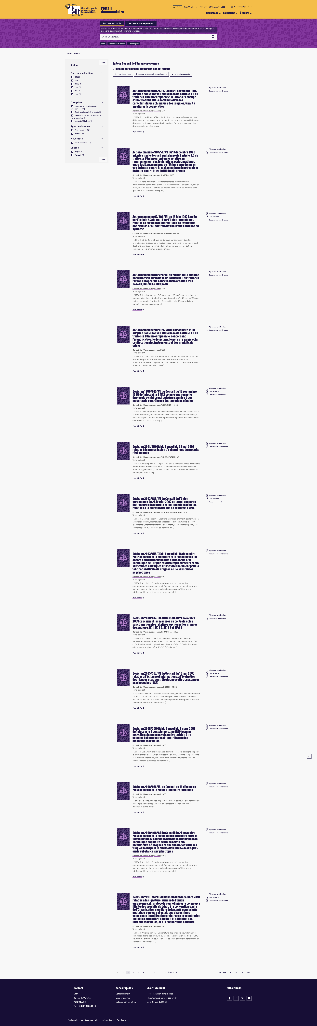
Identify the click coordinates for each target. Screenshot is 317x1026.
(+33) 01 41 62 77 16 (87, 1006)
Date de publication (82, 73)
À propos (244, 13)
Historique (202, 7)
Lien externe (214, 217)
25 (231, 972)
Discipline (76, 102)
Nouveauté (77, 138)
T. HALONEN (166, 405)
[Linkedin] (236, 998)
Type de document (81, 126)
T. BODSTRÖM (167, 457)
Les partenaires (123, 998)
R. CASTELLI (166, 632)
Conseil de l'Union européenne (146, 111)
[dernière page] (165, 972)
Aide (103, 44)
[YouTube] (249, 998)
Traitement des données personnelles (83, 1020)
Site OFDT (188, 7)
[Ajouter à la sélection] (207, 87)
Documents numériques (218, 91)
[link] (118, 972)
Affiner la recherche (182, 74)
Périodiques (134, 44)
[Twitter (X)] (242, 998)
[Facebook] (229, 998)
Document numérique (217, 395)
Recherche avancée (117, 44)
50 (236, 972)
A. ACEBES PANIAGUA (171, 512)
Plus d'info (137, 132)
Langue (75, 147)
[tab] (112, 23)
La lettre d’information (126, 1002)
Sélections (229, 13)
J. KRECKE (166, 687)
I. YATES (165, 175)
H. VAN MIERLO (168, 233)
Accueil (68, 54)
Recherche (212, 13)
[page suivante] (160, 972)
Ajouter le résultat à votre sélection (152, 74)
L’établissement (123, 993)
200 (248, 972)
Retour (76, 54)
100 (241, 972)
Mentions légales (107, 1020)
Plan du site (121, 1020)
